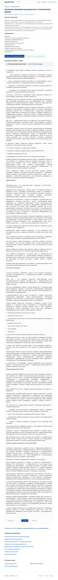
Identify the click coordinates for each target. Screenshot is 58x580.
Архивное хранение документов (14, 539)
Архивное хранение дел (11, 551)
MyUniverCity (15, 575)
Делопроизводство (15, 6)
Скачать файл (38, 64)
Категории (7, 6)
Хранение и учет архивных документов (16, 544)
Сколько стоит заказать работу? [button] (35, 56)
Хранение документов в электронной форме (17, 536)
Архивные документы (11, 554)
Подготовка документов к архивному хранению (18, 541)
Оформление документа (37, 563)
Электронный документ (11, 566)
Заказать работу (52, 2)
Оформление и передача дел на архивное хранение (19, 546)
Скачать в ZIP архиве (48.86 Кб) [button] (14, 56)
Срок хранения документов (12, 549)
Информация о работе (27, 528)
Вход (39, 2)
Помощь (44, 2)
